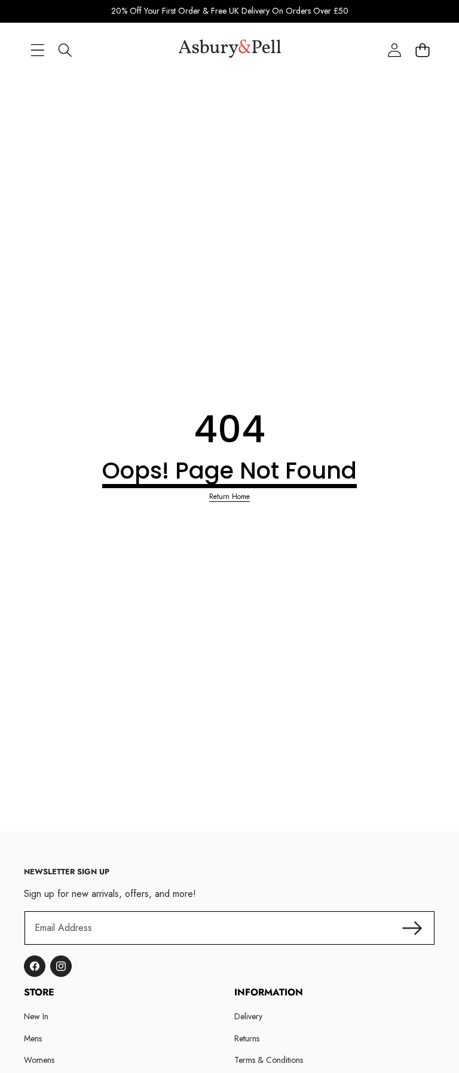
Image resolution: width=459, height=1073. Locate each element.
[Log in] (394, 50)
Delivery (248, 1016)
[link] (229, 497)
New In (36, 1016)
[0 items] (422, 50)
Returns (246, 1038)
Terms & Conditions (268, 1060)
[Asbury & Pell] (230, 51)
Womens (39, 1060)
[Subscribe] (412, 928)
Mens (33, 1038)
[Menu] (37, 50)
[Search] (65, 50)
